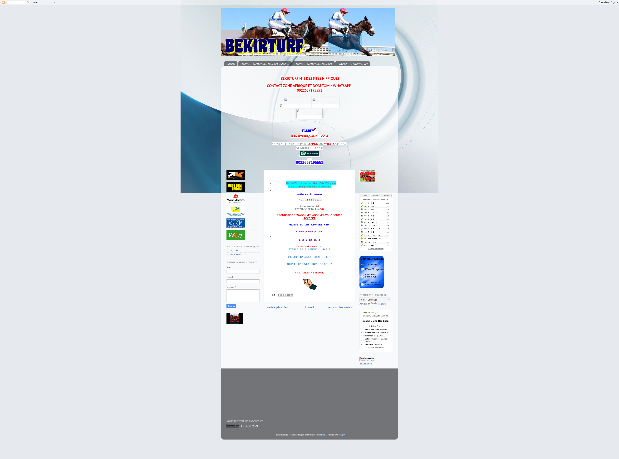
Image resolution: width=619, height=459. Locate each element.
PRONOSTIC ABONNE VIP (353, 63)
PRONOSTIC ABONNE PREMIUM (313, 63)
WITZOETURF (234, 254)
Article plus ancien (340, 307)
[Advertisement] (243, 117)
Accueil (231, 63)
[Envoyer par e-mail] (279, 294)
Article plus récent (278, 307)
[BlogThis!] (282, 294)
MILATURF (232, 250)
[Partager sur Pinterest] (291, 294)
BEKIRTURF (366, 363)
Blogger (340, 434)
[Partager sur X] (285, 294)
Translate (381, 303)
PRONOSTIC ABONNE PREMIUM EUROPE (265, 63)
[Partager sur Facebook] (288, 294)
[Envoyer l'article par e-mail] (273, 294)
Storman (321, 434)
